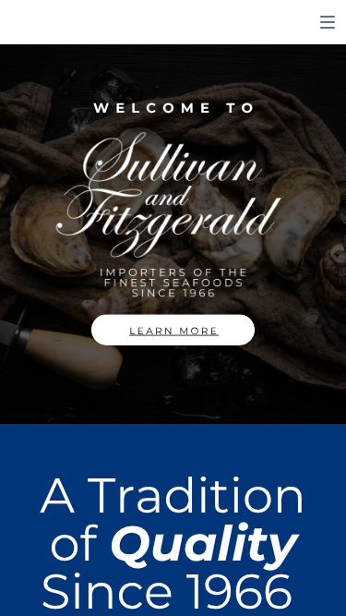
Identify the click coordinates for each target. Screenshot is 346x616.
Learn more (174, 331)
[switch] (327, 22)
